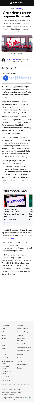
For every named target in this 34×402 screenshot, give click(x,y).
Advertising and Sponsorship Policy (11, 392)
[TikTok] (14, 384)
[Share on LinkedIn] (15, 68)
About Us (20, 358)
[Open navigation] (3, 3)
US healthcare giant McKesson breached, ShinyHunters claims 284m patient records (14, 213)
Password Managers (23, 332)
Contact (10, 389)
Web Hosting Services (24, 347)
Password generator (8, 358)
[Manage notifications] (29, 397)
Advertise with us (22, 364)
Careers (19, 368)
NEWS (19, 9)
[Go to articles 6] (12, 222)
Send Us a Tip (21, 361)
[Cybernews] (17, 3)
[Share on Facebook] (11, 68)
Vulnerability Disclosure (8, 394)
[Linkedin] (18, 384)
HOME (13, 9)
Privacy (4, 338)
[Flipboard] (25, 384)
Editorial (4, 332)
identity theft (9, 238)
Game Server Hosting (23, 350)
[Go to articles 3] (7, 222)
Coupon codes (6, 380)
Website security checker (7, 372)
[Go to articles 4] (9, 222)
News (5, 219)
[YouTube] (21, 384)
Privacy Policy (5, 391)
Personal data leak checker (7, 362)
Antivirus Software (22, 328)
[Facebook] (6, 384)
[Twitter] (3, 384)
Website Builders (22, 344)
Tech (3, 348)
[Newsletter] (29, 384)
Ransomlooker (6, 377)
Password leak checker (6, 367)
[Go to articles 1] (4, 222)
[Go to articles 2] (5, 222)
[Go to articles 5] (11, 222)
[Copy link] (3, 68)
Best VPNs (20, 335)
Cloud (3, 345)
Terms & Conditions (16, 391)
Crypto (4, 342)
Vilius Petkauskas (13, 59)
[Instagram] (10, 384)
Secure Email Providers (21, 339)
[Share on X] (7, 68)
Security (4, 335)
